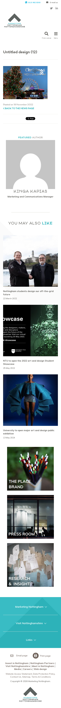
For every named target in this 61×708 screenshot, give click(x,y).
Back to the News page (19, 108)
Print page (45, 655)
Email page (22, 655)
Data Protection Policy (44, 674)
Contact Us (15, 676)
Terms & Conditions (41, 676)
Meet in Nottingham (43, 666)
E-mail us (53, 2)
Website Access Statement (19, 674)
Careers (27, 669)
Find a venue (46, 38)
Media (17, 669)
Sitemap (26, 676)
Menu (56, 38)
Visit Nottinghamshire (18, 666)
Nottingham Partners (42, 663)
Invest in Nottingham (16, 663)
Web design (40, 669)
